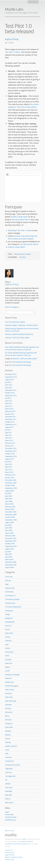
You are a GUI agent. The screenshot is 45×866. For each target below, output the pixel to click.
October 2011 (10, 422)
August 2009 (9, 491)
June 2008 (8, 528)
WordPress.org (10, 820)
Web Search (9, 803)
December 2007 (10, 538)
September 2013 (11, 377)
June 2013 (8, 385)
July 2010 (8, 462)
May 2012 (8, 403)
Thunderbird (9, 761)
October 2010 (10, 454)
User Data (8, 787)
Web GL (7, 799)
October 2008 (10, 517)
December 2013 (10, 374)
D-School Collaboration (13, 607)
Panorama (8, 712)
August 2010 (9, 459)
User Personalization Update (15, 322)
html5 (7, 656)
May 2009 (8, 499)
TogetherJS (9, 769)
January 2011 (9, 446)
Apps (7, 584)
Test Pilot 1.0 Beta (12, 52)
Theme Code (9, 859)
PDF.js (7, 716)
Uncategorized (10, 776)
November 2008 (10, 515)
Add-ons (8, 580)
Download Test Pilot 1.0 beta (20, 230)
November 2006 (10, 565)
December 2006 (10, 562)
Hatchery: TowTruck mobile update (17, 338)
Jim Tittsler (8, 353)
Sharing (7, 742)
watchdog (8, 791)
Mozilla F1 (8, 678)
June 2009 (8, 496)
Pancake (8, 708)
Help (6, 644)
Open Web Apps (10, 701)
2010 (11, 42)
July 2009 (8, 493)
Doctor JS (8, 626)
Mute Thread (9, 690)
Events (7, 629)
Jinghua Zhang (11, 39)
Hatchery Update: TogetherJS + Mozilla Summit (21, 325)
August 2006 (9, 567)
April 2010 (8, 470)
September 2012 (11, 395)
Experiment (9, 633)
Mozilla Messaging (11, 686)
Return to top (9, 831)
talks (6, 754)
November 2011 (10, 419)
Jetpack (7, 667)
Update (7, 784)
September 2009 (11, 488)
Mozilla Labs (14, 9)
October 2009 (10, 485)
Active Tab (8, 577)
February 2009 (10, 507)
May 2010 (8, 467)
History (7, 648)
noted (24, 839)
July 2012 (8, 398)
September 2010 (11, 456)
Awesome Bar (10, 588)
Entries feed (9, 815)
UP (6, 780)
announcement (19, 254)
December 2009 (10, 480)
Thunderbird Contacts (12, 765)
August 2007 (9, 549)
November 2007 (10, 541)
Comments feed (10, 817)
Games (7, 637)
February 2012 (10, 411)
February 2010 (10, 475)
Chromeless (9, 592)
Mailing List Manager (12, 675)
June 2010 (8, 464)
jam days (8, 660)
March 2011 (9, 440)
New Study (8, 697)
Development (9, 622)
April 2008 (8, 530)
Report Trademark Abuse (13, 857)
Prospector (9, 723)
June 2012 (8, 401)
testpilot (28, 254)
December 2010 (10, 448)
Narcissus (8, 693)
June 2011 (8, 433)
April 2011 (8, 438)
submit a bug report (19, 217)
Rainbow (8, 731)
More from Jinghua (11, 307)
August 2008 (9, 522)
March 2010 (9, 472)
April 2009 (8, 501)
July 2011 (8, 430)
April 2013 (8, 388)
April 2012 (8, 406)
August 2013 (9, 380)
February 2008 (10, 536)
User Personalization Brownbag (20, 362)
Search (7, 739)
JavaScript (8, 663)
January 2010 (9, 477)
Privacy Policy (9, 852)
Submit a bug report (16, 247)
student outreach (11, 746)
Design (7, 614)
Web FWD (8, 795)
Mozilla (33, 2)
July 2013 (8, 382)
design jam (9, 618)
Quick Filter (9, 727)
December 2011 (10, 417)
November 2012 (10, 390)
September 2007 (11, 546)
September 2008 (11, 520)
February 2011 (10, 443)
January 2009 (9, 509)
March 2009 (9, 504)
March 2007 (9, 559)
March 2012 (9, 409)
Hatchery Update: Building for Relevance (19, 334)
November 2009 (10, 483)
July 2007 (8, 552)
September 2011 (11, 424)
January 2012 (9, 414)
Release (8, 735)
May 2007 (8, 554)
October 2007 (10, 544)
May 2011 (8, 435)
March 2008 (9, 533)
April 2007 (8, 557)
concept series (10, 603)
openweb (8, 705)
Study (7, 750)
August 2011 (9, 427)
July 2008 (8, 525)
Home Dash (9, 652)
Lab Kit (7, 671)
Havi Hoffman (10, 347)
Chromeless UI (10, 596)
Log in (7, 812)
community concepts (12, 599)
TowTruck (8, 772)
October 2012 (10, 393)
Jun (6, 42)
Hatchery (8, 641)
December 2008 (10, 512)
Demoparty (9, 611)
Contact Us (9, 850)
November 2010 (10, 451)
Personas (8, 720)
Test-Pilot (22, 257)
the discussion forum (21, 219)
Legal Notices (9, 855)
